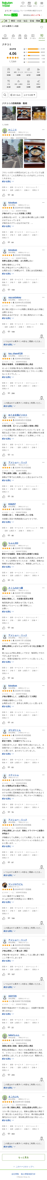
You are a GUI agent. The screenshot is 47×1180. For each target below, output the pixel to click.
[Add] (41, 27)
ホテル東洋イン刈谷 (10, 26)
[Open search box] (5, 95)
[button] (9, 113)
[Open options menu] (43, 129)
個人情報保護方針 (28, 1174)
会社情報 (15, 1174)
